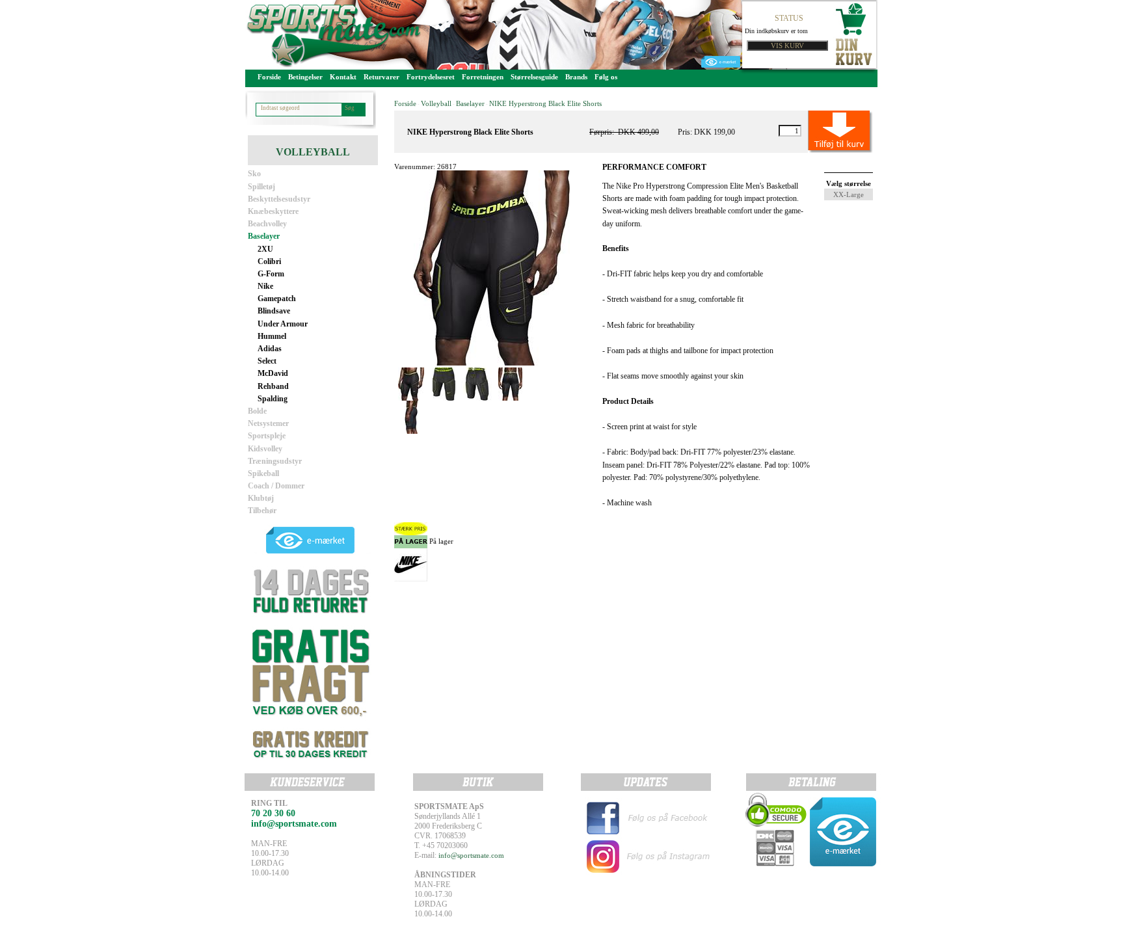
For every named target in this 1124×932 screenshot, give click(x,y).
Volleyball (436, 103)
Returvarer (381, 77)
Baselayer (264, 236)
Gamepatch (277, 298)
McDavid (273, 373)
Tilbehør (262, 510)
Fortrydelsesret (431, 77)
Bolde (257, 411)
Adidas (270, 348)
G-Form (271, 273)
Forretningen (482, 77)
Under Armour (283, 323)
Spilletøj (261, 186)
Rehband (273, 386)
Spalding (273, 398)
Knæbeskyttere (273, 211)
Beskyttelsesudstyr (279, 199)
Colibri (269, 261)
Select (267, 361)
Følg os (606, 77)
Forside (269, 77)
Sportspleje (267, 435)
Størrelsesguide (534, 77)
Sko (254, 173)
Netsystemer (268, 423)
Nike (265, 286)
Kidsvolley (265, 448)
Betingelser (305, 77)
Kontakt (343, 77)
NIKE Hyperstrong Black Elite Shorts (545, 103)
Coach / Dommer (276, 485)
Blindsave (274, 310)
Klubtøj (261, 498)
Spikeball (263, 473)
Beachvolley (267, 223)
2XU (265, 249)
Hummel (272, 336)
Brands (576, 77)
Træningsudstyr (275, 461)
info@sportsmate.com (471, 855)
